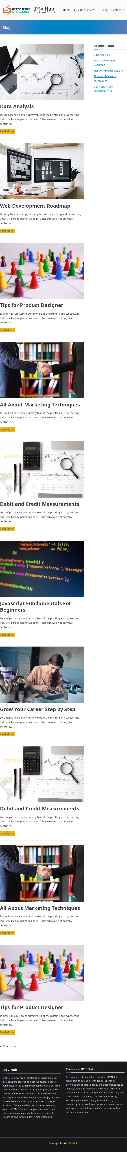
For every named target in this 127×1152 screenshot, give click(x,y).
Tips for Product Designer (31, 305)
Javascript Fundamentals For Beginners (35, 606)
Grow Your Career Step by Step (37, 709)
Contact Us (118, 10)
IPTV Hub (43, 9)
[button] (97, 10)
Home (66, 10)
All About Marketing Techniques (40, 404)
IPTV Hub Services (85, 10)
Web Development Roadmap (35, 205)
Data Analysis (17, 106)
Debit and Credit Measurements (39, 503)
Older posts (9, 1046)
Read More (6, 131)
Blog (105, 10)
